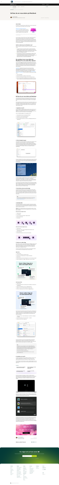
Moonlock (11, 467)
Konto (30, 467)
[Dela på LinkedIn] (34, 442)
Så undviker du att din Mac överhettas (30, 371)
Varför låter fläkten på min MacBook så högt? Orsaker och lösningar (21, 367)
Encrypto (11, 474)
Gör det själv (14, 6)
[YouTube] (45, 469)
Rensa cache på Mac (19, 472)
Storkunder (37, 467)
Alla (10, 6)
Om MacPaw (24, 467)
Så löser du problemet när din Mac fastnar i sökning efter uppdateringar (31, 368)
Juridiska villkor (24, 476)
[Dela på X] (36, 442)
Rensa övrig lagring (19, 473)
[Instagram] (45, 467)
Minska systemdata (19, 471)
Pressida (24, 474)
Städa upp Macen (18, 475)
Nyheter (19, 6)
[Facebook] (43, 467)
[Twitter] (43, 469)
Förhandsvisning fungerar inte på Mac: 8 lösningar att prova (21, 371)
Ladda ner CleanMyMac (19, 467)
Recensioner (22, 6)
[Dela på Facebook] (32, 442)
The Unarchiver (11, 473)
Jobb (23, 475)
